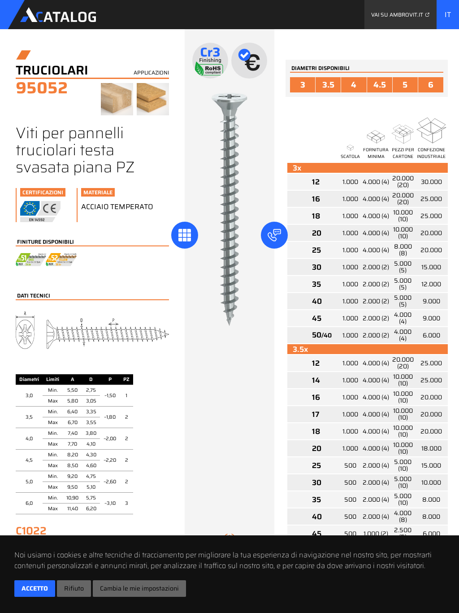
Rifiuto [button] (74, 588)
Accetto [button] (35, 588)
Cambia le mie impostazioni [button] (139, 588)
